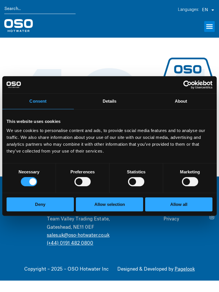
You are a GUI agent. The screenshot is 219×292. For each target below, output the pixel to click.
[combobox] (40, 10)
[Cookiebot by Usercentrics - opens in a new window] (187, 84)
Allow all (178, 204)
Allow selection (109, 204)
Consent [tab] (37, 101)
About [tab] (181, 101)
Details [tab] (110, 101)
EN (205, 10)
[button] (209, 26)
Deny (40, 204)
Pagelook (185, 269)
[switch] (82, 181)
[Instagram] (211, 217)
